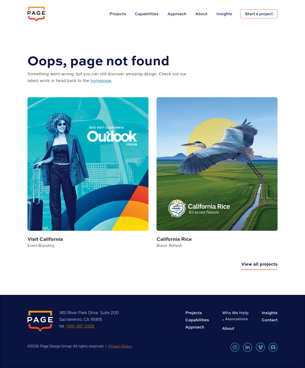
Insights (224, 14)
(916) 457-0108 (80, 326)
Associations (236, 319)
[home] (36, 14)
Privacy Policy (120, 346)
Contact (270, 320)
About (201, 14)
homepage (100, 80)
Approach (176, 14)
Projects (117, 14)
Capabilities (147, 14)
